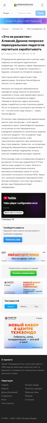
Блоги (3, 399)
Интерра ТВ (17, 29)
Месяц (23, 306)
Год (36, 306)
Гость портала (7, 403)
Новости (4, 388)
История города (32, 385)
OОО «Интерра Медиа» (26, 418)
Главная (4, 29)
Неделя (11, 306)
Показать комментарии (23, 273)
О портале (29, 399)
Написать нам (13, 239)
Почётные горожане (33, 388)
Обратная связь (32, 392)
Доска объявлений (9, 392)
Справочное (6, 396)
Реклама (28, 396)
